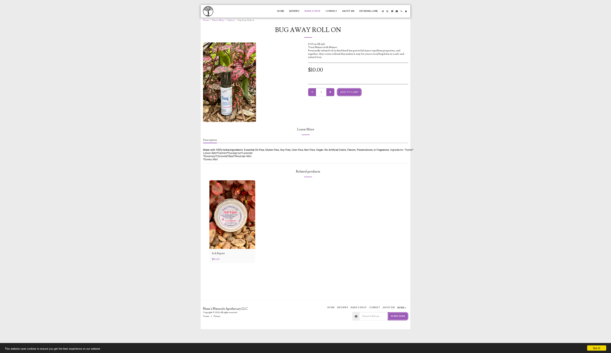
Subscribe (398, 316)
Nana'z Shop (218, 20)
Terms (206, 316)
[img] (232, 214)
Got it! (596, 348)
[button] (383, 11)
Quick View (232, 245)
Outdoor (231, 20)
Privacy (217, 316)
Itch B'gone (218, 253)
